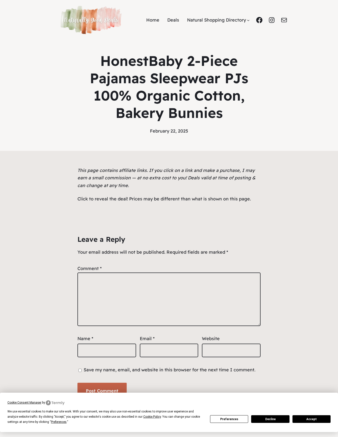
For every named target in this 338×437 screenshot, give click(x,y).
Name (85, 338)
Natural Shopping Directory (216, 20)
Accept (311, 419)
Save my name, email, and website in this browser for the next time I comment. (169, 370)
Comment (89, 268)
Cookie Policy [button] (152, 416)
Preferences (229, 419)
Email (147, 338)
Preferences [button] (59, 422)
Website (211, 338)
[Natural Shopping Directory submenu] (248, 20)
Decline (270, 419)
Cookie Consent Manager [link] (24, 402)
